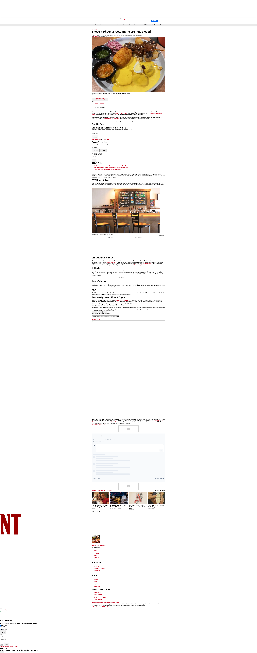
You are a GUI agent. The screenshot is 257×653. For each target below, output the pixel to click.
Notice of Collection (96, 139)
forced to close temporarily (121, 300)
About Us (96, 578)
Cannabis (102, 24)
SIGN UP (95, 137)
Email (93, 133)
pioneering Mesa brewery (121, 113)
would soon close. (147, 263)
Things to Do (4, 625)
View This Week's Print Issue (98, 545)
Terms (103, 139)
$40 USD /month (115, 316)
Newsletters (154, 24)
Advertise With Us (98, 565)
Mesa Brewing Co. (138, 265)
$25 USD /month (105, 316)
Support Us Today (96, 319)
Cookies (100, 602)
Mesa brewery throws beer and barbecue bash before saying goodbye (111, 167)
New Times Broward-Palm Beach (102, 597)
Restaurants (95, 29)
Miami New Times (98, 596)
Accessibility (105, 602)
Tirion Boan (96, 36)
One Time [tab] (94, 312)
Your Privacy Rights (114, 602)
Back (2, 644)
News (96, 24)
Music (130, 24)
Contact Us (96, 581)
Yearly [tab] (104, 312)
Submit (6, 644)
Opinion (108, 24)
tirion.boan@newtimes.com (98, 424)
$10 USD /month (96, 316)
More (161, 24)
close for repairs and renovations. (111, 118)
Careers (96, 579)
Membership (97, 586)
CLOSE (93, 161)
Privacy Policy (97, 572)
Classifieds (96, 566)
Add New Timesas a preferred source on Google (100, 99)
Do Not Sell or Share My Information (100, 606)
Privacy (107, 139)
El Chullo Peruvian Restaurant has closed (112, 271)
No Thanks (3, 632)
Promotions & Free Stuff (100, 568)
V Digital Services (98, 599)
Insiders (3, 626)
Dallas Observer (97, 592)
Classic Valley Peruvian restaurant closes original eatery (107, 169)
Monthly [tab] (100, 312)
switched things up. (111, 262)
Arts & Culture (124, 24)
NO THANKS (103, 150)
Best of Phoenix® (5, 628)
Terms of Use (97, 570)
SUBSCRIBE (96, 150)
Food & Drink (115, 24)
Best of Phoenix (146, 24)
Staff (95, 584)
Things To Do (137, 24)
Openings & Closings (99, 103)
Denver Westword (98, 594)
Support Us (154, 20)
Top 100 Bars (156, 420)
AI (108, 602)
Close (2, 652)
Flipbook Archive (98, 583)
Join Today (3, 631)
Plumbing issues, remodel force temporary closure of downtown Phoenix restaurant (114, 165)
